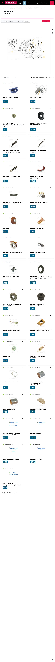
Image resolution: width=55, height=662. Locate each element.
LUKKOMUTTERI (6, 356)
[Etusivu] (11, 2)
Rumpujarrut (45, 21)
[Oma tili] (20, 3)
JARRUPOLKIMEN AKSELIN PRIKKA (11, 459)
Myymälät (43, 3)
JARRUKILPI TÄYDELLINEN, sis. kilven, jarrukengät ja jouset (39, 124)
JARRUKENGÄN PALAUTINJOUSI (38, 150)
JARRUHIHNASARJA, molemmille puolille (12, 202)
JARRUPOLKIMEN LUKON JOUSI (10, 382)
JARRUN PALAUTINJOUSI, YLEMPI (11, 150)
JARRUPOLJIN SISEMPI (35, 433)
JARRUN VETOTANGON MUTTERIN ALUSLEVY (41, 330)
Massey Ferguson (23, 8)
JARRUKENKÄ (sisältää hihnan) (37, 176)
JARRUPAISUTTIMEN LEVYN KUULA (38, 252)
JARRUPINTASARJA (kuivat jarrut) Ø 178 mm (40, 276)
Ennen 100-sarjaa (33, 8)
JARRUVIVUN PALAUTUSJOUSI (37, 356)
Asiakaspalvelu (31, 3)
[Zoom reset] (52, 33)
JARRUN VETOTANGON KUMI (37, 304)
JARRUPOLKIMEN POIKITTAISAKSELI (11, 433)
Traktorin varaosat (13, 8)
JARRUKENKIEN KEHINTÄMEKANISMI (11, 176)
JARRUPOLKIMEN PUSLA (9, 409)
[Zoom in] (52, 26)
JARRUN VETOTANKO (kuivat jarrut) (11, 330)
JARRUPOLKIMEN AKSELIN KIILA (38, 409)
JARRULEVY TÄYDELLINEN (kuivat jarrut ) (13, 304)
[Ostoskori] (52, 3)
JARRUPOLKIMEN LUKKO (36, 459)
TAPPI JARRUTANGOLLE (8, 483)
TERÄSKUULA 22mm (8, 123)
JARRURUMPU (6, 228)
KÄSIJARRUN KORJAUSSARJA (37, 97)
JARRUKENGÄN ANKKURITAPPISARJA (39, 202)
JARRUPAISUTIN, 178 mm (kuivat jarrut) (12, 252)
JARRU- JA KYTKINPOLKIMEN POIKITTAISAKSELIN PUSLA (37, 382)
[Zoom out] (52, 29)
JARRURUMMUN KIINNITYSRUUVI (38, 228)
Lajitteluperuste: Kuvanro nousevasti (43, 77)
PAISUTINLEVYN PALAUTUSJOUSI (11, 276)
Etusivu (5, 8)
